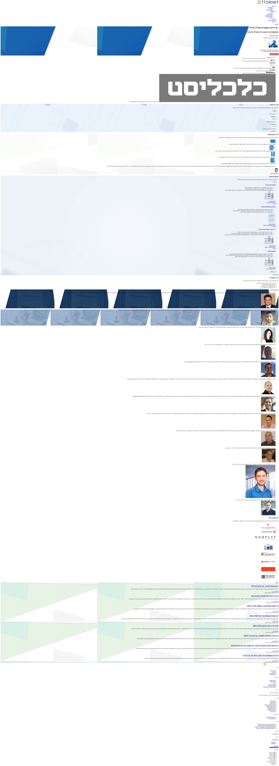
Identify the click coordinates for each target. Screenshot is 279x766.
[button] (276, 24)
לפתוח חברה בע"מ (270, 185)
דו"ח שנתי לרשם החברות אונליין (267, 229)
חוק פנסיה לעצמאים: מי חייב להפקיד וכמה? (263, 616)
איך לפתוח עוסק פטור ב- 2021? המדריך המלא (262, 606)
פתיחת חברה (273, 703)
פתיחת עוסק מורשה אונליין (268, 206)
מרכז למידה (273, 11)
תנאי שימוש (273, 674)
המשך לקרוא (275, 591)
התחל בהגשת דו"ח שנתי (270, 247)
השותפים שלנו (269, 10)
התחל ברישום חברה (271, 202)
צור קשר (274, 21)
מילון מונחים (270, 13)
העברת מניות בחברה (271, 706)
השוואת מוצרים (269, 16)
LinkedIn (273, 743)
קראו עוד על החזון (274, 173)
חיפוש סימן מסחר (272, 708)
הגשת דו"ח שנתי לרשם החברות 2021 (265, 626)
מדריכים (271, 17)
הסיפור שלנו (270, 7)
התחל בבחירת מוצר (274, 35)
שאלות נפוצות (272, 680)
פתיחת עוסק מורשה (271, 707)
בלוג (272, 12)
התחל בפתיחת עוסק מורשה (269, 225)
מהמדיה (271, 8)
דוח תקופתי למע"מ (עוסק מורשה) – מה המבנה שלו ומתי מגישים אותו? (254, 645)
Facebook (273, 742)
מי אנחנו (274, 6)
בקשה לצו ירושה (272, 718)
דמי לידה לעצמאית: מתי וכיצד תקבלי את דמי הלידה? (260, 655)
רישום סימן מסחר (272, 710)
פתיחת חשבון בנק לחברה (270, 704)
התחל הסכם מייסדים (271, 268)
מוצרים (274, 19)
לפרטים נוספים (272, 201)
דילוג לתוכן (276, 746)
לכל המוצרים (275, 274)
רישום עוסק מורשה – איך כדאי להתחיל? (264, 586)
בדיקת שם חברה (272, 20)
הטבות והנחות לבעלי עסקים (269, 687)
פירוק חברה (273, 711)
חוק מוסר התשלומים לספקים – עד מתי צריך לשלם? (261, 636)
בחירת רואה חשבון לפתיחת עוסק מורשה (264, 596)
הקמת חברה (273, 702)
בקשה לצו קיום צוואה (271, 717)
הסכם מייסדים (272, 251)
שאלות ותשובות (269, 15)
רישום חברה (273, 701)
